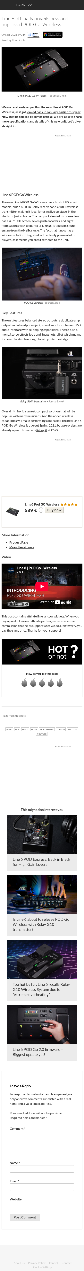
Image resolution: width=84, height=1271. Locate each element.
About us (19, 1263)
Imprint (53, 1263)
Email (14, 1181)
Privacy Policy (37, 1263)
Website (16, 1199)
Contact (66, 1263)
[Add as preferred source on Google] (53, 35)
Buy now (54, 510)
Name (15, 1163)
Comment (17, 1128)
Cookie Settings (42, 1267)
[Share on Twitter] (74, 715)
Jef (23, 34)
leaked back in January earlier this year (53, 112)
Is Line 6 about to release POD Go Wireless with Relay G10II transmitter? (41, 924)
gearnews (23, 5)
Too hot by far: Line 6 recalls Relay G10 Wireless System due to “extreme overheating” (41, 989)
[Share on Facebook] (59, 715)
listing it (41, 430)
